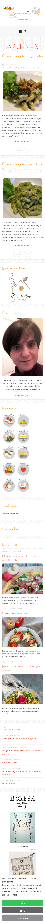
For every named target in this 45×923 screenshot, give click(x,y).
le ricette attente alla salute (23, 65)
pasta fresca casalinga (36, 65)
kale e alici (32, 68)
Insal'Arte (23, 68)
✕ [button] (42, 878)
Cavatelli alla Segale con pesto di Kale (22, 164)
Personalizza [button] (22, 918)
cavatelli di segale (16, 68)
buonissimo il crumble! (10, 762)
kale (28, 68)
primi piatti (5, 68)
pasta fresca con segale (30, 172)
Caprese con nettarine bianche (16, 613)
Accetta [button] (22, 903)
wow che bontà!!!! (8, 783)
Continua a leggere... (22, 141)
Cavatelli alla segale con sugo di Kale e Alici (22, 58)
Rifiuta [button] (22, 911)
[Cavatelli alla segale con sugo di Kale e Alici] (22, 91)
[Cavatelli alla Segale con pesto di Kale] (22, 198)
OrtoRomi (38, 68)
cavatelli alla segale (16, 172)
